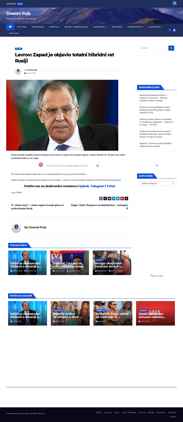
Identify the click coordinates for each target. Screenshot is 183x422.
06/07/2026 (102, 321)
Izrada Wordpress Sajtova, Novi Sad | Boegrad (23, 416)
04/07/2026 (145, 321)
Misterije (117, 27)
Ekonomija (38, 27)
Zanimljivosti (135, 27)
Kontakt (14, 33)
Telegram (97, 186)
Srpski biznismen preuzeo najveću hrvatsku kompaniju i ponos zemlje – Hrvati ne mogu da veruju (156, 134)
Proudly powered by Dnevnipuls (17, 413)
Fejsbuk (83, 186)
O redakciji (154, 27)
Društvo (54, 27)
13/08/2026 (17, 321)
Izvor (13, 192)
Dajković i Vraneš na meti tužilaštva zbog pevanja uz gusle (67, 266)
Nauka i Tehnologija (76, 27)
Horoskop (99, 27)
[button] (170, 30)
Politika (22, 27)
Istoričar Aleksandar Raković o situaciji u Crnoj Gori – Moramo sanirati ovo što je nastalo (154, 98)
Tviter (111, 186)
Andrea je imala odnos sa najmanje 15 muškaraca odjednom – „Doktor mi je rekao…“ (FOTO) (156, 122)
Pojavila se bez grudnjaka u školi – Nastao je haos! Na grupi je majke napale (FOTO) (155, 110)
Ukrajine (117, 180)
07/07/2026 (60, 321)
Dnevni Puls (18, 13)
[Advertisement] (157, 68)
